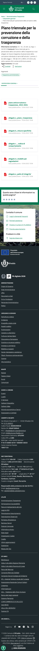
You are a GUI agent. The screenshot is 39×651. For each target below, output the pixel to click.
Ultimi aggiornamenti (8, 542)
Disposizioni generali (9, 18)
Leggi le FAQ (5, 510)
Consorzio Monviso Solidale (10, 572)
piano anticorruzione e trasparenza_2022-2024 (18, 103)
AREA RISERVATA (19, 648)
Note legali (4, 532)
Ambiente (4, 320)
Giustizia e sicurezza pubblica (10, 342)
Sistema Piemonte (7, 598)
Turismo (3, 358)
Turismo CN (5, 611)
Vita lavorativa (6, 362)
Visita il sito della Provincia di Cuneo (13, 566)
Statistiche (4, 545)
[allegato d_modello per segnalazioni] (5, 159)
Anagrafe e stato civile (8, 323)
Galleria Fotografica (7, 403)
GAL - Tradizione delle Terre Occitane (13, 592)
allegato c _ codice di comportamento (16, 144)
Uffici (2, 293)
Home (3, 16)
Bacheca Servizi (6, 523)
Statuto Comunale (7, 526)
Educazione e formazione (9, 339)
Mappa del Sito (6, 549)
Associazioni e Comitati (8, 413)
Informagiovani (6, 589)
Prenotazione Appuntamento (10, 513)
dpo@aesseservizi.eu (12, 488)
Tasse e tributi (5, 376)
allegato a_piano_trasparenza (20, 118)
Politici (3, 305)
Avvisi (3, 379)
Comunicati (5, 382)
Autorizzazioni (5, 329)
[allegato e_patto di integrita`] (5, 174)
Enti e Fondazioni (7, 299)
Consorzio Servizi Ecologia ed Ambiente (14, 576)
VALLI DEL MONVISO (8, 608)
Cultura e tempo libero (8, 336)
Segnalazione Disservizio (9, 516)
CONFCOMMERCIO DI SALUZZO (12, 601)
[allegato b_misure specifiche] (5, 131)
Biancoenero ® (15, 643)
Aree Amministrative (8, 289)
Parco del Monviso (7, 569)
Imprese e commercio (8, 345)
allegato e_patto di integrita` (19, 174)
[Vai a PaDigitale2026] (13, 276)
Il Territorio (4, 400)
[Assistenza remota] (33, 638)
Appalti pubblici (6, 326)
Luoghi (3, 396)
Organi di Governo (7, 286)
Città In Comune (26, 638)
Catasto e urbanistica (8, 333)
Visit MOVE (5, 605)
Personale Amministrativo (9, 302)
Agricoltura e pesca (7, 317)
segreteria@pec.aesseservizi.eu (14, 490)
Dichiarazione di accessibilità (10, 504)
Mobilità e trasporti (7, 349)
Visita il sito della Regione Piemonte (13, 563)
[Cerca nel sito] (33, 9)
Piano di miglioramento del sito (11, 507)
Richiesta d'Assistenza (8, 520)
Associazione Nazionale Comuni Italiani (14, 582)
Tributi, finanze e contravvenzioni (12, 355)
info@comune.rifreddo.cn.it (14, 433)
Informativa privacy (7, 529)
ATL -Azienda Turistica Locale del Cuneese (15, 579)
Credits (3, 539)
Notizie (3, 373)
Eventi (3, 393)
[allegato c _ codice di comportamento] (5, 144)
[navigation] (4, 9)
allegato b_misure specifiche (19, 130)
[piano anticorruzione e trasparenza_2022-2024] (5, 103)
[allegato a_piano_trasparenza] (5, 118)
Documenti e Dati (7, 296)
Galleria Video (5, 406)
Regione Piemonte (7, 2)
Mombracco (5, 560)
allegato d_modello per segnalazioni (17, 159)
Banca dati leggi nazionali (9, 595)
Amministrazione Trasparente (15, 16)
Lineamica (4, 585)
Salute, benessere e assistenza (11, 352)
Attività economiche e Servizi (10, 409)
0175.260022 (8, 423)
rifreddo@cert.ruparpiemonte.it (15, 430)
